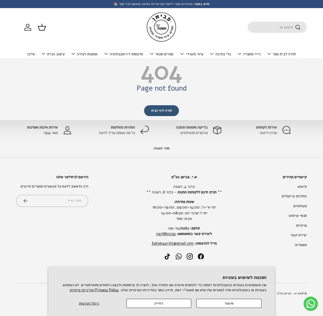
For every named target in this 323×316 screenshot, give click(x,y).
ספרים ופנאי (164, 54)
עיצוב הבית (56, 54)
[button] (41, 27)
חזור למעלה (162, 148)
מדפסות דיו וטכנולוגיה (126, 54)
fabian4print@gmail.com (173, 243)
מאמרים (301, 244)
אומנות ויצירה (87, 54)
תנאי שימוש (298, 215)
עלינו (31, 54)
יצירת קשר (298, 235)
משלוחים (300, 205)
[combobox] (277, 27)
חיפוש (302, 186)
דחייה (158, 303)
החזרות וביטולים (294, 196)
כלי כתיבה (223, 54)
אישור (229, 303)
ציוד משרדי (194, 54)
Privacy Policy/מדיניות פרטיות (94, 290)
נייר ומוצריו (251, 54)
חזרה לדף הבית (161, 110)
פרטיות (301, 225)
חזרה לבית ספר (284, 54)
